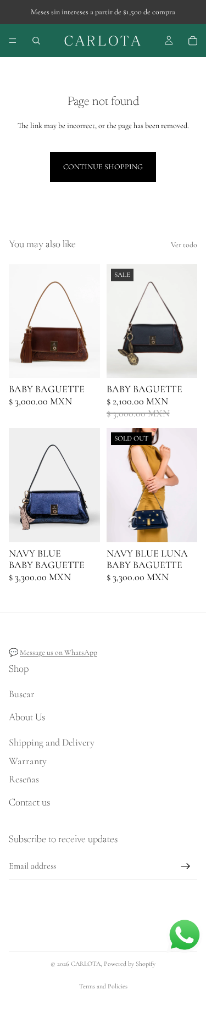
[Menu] (12, 40)
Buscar (22, 694)
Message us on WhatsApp (58, 652)
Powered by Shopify (129, 963)
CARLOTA (86, 963)
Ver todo (184, 244)
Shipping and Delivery (51, 742)
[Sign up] (185, 866)
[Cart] (193, 41)
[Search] (36, 41)
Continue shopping (103, 166)
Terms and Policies (103, 986)
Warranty (28, 761)
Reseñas (24, 779)
